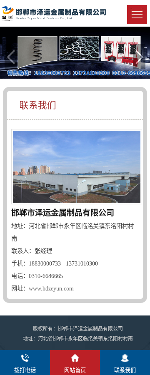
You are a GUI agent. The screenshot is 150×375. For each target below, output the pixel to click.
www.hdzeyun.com (51, 288)
